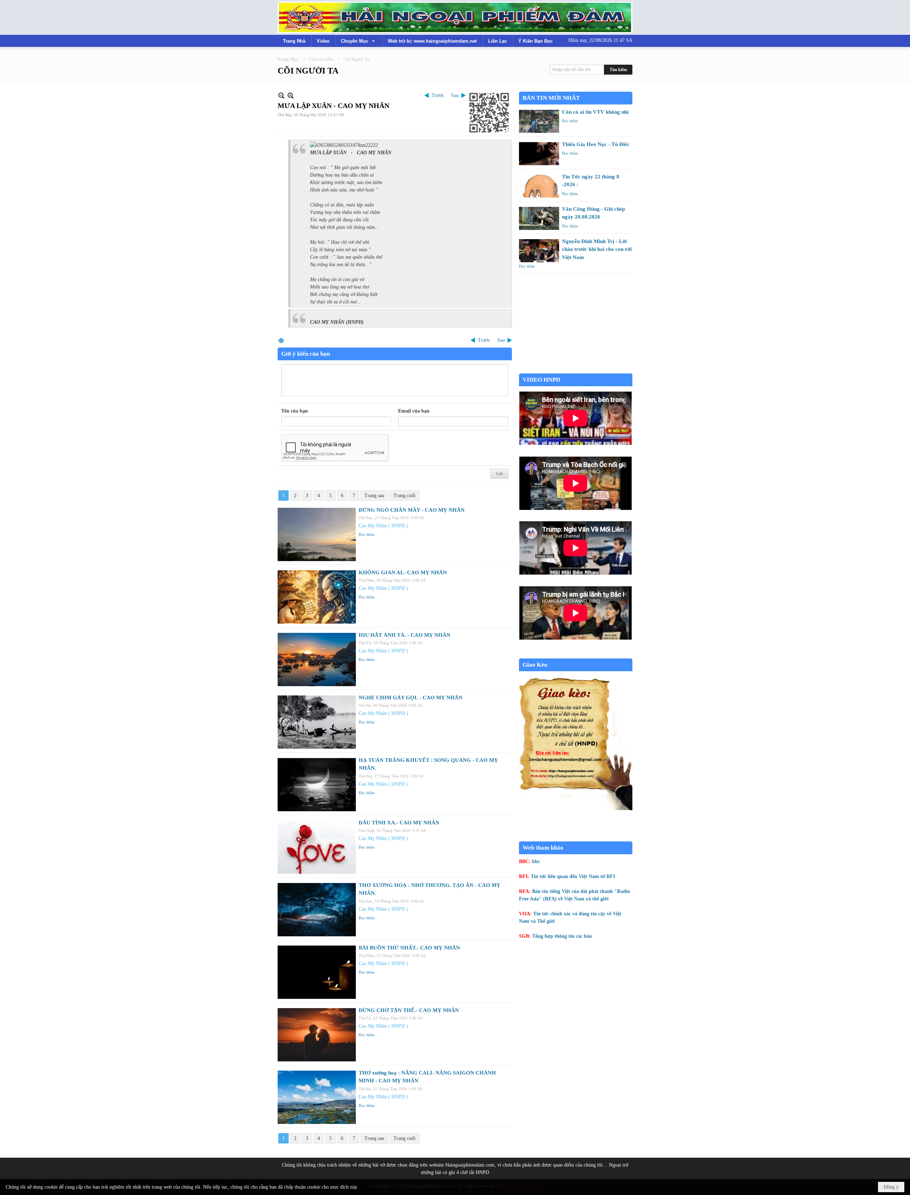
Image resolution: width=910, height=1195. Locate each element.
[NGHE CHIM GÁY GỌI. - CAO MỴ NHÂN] (317, 722)
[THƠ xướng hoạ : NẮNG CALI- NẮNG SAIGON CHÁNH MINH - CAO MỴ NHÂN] (317, 1097)
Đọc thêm (367, 534)
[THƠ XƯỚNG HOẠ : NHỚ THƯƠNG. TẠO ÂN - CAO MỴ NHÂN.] (317, 909)
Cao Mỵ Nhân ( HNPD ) (383, 525)
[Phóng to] (290, 95)
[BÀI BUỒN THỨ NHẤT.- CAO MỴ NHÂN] (317, 972)
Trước (438, 95)
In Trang (281, 340)
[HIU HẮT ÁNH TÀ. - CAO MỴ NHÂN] (317, 659)
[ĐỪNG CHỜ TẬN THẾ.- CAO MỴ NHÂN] (317, 1034)
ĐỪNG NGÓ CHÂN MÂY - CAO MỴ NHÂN (412, 510)
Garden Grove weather (575, 369)
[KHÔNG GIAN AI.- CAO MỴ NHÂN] (317, 597)
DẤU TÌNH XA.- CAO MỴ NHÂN (399, 822)
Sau (455, 95)
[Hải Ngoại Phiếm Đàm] (455, 17)
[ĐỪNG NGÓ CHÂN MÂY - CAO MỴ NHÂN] (317, 534)
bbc (536, 861)
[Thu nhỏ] (281, 95)
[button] (358, 41)
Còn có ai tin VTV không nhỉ (595, 112)
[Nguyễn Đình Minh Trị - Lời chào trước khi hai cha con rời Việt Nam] (539, 250)
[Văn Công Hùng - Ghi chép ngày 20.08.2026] (539, 218)
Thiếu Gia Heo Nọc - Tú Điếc (596, 144)
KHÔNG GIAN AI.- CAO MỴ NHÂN (403, 572)
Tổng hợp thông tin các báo (562, 936)
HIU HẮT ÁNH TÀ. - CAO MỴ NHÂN (404, 635)
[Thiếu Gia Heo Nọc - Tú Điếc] (539, 153)
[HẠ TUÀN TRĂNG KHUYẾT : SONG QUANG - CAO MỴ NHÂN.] (317, 784)
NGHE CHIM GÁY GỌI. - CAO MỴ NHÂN (410, 697)
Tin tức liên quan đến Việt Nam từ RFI (573, 876)
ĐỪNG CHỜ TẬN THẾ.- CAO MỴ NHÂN (409, 1010)
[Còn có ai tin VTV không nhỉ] (539, 121)
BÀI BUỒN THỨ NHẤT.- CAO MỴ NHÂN (409, 948)
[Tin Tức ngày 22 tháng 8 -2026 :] (539, 186)
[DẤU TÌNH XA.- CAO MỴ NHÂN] (317, 847)
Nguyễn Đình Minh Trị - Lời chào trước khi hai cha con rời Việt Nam (597, 249)
